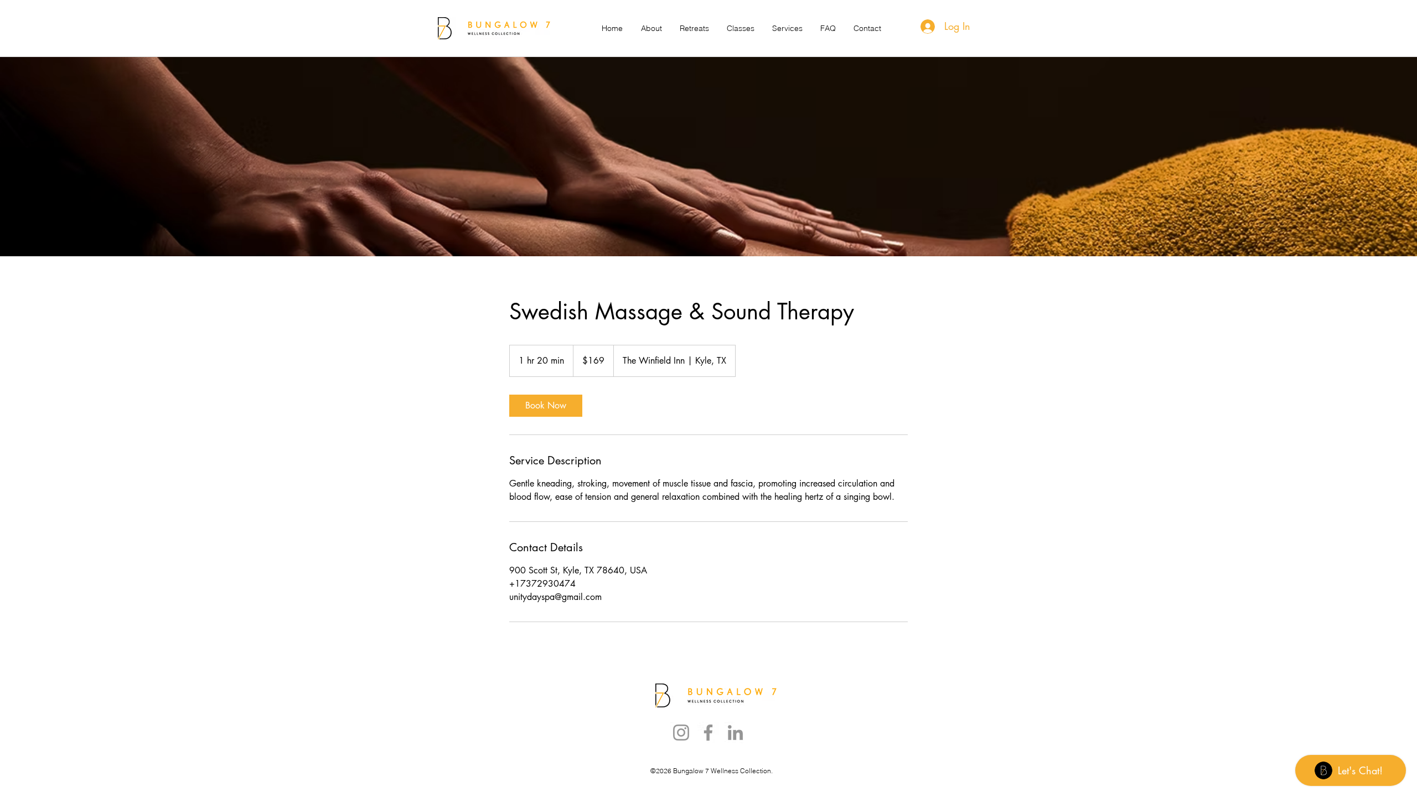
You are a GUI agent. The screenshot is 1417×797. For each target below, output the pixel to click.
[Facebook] (708, 732)
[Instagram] (681, 732)
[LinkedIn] (735, 732)
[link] (545, 406)
